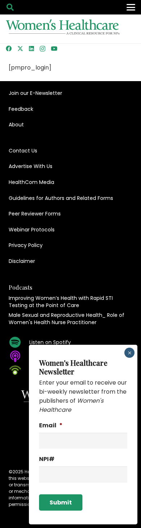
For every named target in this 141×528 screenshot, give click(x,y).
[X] (20, 48)
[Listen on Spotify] (19, 342)
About (16, 124)
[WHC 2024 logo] (63, 29)
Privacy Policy (26, 245)
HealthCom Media (31, 182)
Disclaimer (22, 261)
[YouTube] (54, 48)
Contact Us (23, 150)
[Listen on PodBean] (19, 370)
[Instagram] (42, 49)
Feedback (21, 109)
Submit (61, 502)
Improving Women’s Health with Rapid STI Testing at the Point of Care (61, 301)
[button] (10, 7)
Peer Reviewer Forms (35, 213)
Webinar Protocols (32, 229)
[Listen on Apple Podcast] (19, 356)
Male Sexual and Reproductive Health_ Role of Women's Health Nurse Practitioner (66, 318)
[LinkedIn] (31, 48)
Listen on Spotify (50, 342)
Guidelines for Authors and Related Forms (61, 198)
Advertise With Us (30, 166)
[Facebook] (9, 48)
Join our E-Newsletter (35, 93)
